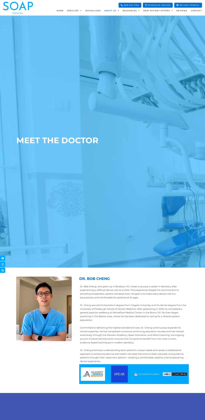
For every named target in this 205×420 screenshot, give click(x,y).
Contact (196, 10)
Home (60, 10)
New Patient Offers (156, 10)
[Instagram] (2, 264)
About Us (110, 10)
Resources (130, 10)
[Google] (2, 270)
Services (73, 10)
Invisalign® (93, 10)
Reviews (181, 10)
